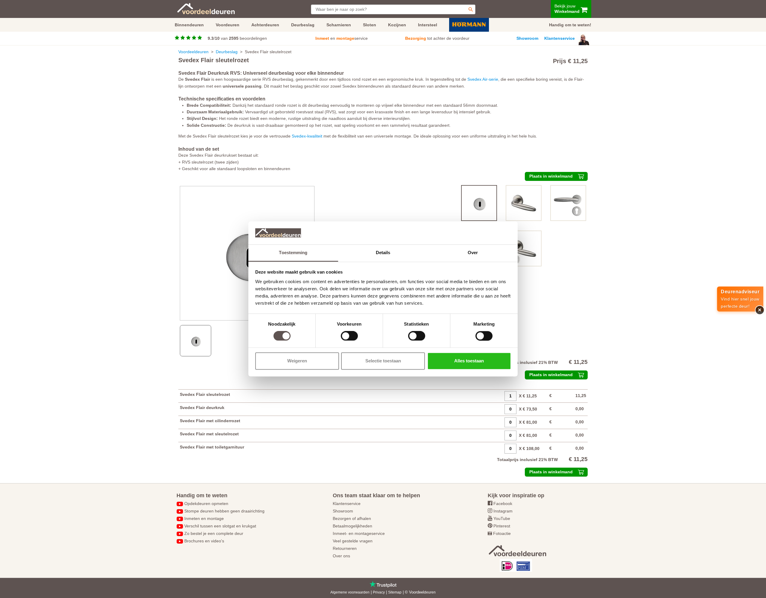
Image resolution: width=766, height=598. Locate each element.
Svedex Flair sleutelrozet (205, 394)
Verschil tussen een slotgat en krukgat (220, 526)
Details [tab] (383, 252)
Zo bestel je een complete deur (213, 533)
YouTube (501, 518)
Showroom (527, 38)
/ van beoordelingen (237, 38)
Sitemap (395, 592)
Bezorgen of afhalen (352, 518)
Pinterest (501, 526)
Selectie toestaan (383, 360)
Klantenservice (559, 38)
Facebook (502, 503)
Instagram (503, 511)
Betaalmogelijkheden (352, 526)
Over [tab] (473, 252)
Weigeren (297, 360)
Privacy (379, 592)
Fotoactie (502, 533)
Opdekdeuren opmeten (206, 503)
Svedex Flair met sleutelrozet (209, 433)
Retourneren (345, 548)
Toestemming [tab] (293, 252)
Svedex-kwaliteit (307, 136)
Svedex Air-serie (482, 79)
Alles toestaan (469, 360)
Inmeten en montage (204, 518)
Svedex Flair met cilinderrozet (210, 420)
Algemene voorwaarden (350, 592)
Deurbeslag (227, 51)
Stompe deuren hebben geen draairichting (224, 511)
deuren (430, 592)
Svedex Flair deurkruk (202, 407)
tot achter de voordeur (437, 38)
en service (341, 38)
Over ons (341, 555)
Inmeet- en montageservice (359, 533)
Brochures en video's (204, 540)
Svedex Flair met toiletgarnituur (212, 447)
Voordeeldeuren (193, 51)
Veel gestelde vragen (353, 540)
